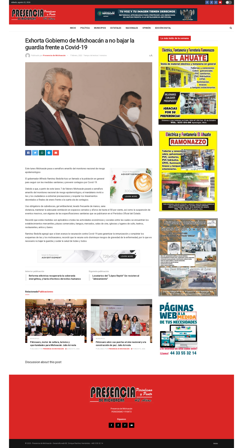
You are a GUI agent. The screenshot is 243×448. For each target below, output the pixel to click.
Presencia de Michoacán (54, 55)
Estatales (115, 28)
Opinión (146, 28)
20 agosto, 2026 (73, 349)
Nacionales (132, 28)
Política (85, 28)
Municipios (100, 28)
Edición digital (163, 28)
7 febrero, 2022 (76, 55)
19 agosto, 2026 (138, 349)
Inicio (73, 28)
